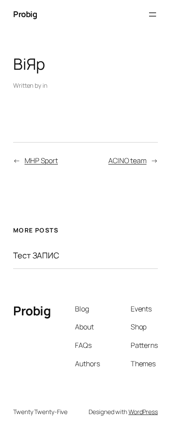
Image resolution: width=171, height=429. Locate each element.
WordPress (143, 412)
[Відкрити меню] (152, 14)
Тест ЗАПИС (36, 255)
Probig (25, 14)
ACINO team (127, 160)
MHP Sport (41, 160)
